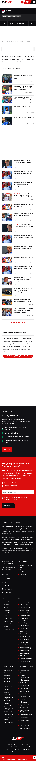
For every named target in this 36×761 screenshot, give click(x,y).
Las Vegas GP (8, 717)
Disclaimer (24, 744)
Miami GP (7, 678)
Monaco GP (7, 684)
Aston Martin (8, 618)
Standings (24, 6)
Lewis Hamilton (15, 540)
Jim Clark (23, 699)
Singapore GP (8, 711)
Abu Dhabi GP (8, 722)
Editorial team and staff (26, 566)
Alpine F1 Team (9, 613)
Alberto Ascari (24, 680)
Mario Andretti (25, 728)
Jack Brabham (25, 723)
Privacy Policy (27, 747)
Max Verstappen (27, 540)
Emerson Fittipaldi (26, 715)
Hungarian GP (8, 698)
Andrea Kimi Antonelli (24, 619)
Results (17, 49)
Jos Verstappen (25, 696)
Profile (5, 49)
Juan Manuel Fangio (24, 711)
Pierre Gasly (24, 642)
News (11, 49)
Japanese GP (8, 676)
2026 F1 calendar (18, 548)
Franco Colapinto (26, 658)
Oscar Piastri (24, 625)
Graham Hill (24, 717)
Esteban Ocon (25, 634)
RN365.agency (25, 574)
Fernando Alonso (11, 542)
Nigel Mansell (24, 705)
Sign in (7, 449)
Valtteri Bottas (25, 636)
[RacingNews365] (7, 2)
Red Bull (6, 602)
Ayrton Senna (24, 683)
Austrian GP (7, 689)
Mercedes (7, 610)
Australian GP (8, 670)
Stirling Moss (24, 707)
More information (19, 23)
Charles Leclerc (27, 544)
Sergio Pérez (24, 631)
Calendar (16, 6)
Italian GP (7, 703)
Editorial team (12, 744)
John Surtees (24, 726)
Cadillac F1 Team (9, 629)
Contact (7, 749)
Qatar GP (7, 720)
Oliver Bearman (25, 656)
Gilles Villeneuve (25, 685)
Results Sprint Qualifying (11, 16)
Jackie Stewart (25, 691)
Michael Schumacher (24, 676)
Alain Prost (23, 673)
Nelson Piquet (24, 720)
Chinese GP (7, 673)
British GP (7, 692)
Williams (6, 627)
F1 (6, 41)
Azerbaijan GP (8, 709)
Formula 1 (11, 41)
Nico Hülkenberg (25, 648)
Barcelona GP (8, 687)
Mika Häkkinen (24, 694)
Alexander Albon (25, 650)
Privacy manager (18, 752)
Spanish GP (7, 706)
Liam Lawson (24, 653)
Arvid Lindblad (24, 639)
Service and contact (24, 570)
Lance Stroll (24, 645)
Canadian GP (8, 681)
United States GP (9, 714)
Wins (32, 49)
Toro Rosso (20, 41)
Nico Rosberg (24, 670)
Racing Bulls (7, 624)
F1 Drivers (31, 6)
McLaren (6, 605)
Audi (5, 616)
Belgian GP (7, 695)
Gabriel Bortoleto (25, 661)
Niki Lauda (23, 702)
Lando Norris (24, 605)
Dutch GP (7, 700)
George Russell (12, 544)
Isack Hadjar (24, 623)
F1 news (9, 6)
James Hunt (24, 688)
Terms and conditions (11, 747)
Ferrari (6, 607)
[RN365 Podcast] (22, 2)
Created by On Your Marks (22, 749)
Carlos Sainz (24, 628)
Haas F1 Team (8, 621)
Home (3, 6)
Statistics (25, 49)
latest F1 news (12, 526)
